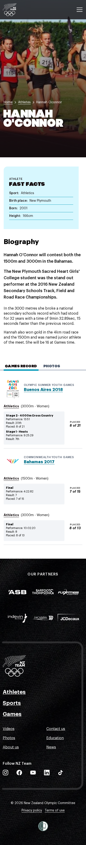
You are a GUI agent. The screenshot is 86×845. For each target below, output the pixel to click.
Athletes (14, 692)
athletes (24, 102)
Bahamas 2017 (39, 462)
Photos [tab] (52, 366)
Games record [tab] (21, 366)
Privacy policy (32, 810)
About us (11, 747)
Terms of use (55, 810)
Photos (9, 738)
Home (8, 102)
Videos (8, 729)
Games (12, 714)
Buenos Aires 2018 (43, 390)
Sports (12, 703)
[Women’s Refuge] (43, 826)
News (51, 747)
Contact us (55, 729)
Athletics (11, 406)
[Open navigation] (79, 9)
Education (55, 738)
